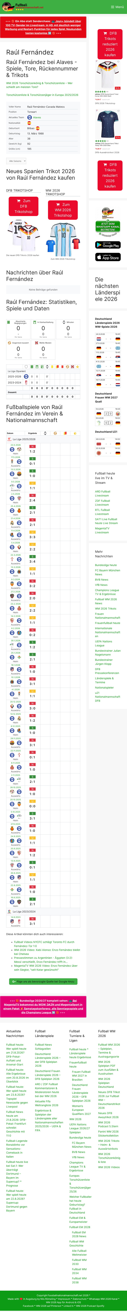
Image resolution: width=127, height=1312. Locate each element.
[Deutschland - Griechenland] (108, 346)
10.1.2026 (15, 677)
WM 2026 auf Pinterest (48, 1305)
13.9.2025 (15, 861)
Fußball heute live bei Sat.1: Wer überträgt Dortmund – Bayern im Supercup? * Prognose (17, 1173)
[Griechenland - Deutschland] (108, 364)
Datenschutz (80, 1298)
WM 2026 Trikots (105, 608)
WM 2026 (75, 1119)
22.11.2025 (16, 751)
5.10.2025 (15, 812)
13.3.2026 (15, 567)
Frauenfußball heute (107, 623)
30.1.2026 (15, 640)
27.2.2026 (15, 591)
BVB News (101, 579)
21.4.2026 (15, 518)
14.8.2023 (15, 917)
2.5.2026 (15, 494)
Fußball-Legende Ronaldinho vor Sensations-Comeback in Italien (16, 1148)
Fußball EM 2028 (79, 1227)
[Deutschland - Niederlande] (108, 383)
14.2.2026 (15, 616)
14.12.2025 (15, 714)
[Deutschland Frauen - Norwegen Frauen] (108, 412)
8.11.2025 (15, 763)
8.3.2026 (15, 579)
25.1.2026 (15, 653)
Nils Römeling (48, 1298)
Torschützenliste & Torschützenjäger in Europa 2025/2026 (42, 94)
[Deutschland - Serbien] (108, 355)
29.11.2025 (16, 738)
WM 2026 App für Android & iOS (63, 1302)
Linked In (69, 1305)
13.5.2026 (15, 469)
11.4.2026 (15, 530)
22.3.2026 (16, 555)
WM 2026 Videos (109, 1167)
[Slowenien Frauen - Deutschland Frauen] (108, 421)
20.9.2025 (16, 848)
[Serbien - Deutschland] (108, 374)
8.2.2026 (15, 628)
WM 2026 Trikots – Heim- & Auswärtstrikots (108, 1144)
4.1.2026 (16, 689)
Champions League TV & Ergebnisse (77, 1166)
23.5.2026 (16, 445)
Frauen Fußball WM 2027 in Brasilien (81, 1075)
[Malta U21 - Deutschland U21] (108, 451)
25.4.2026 (16, 506)
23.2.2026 (16, 604)
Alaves (37, 117)
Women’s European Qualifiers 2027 (81, 1109)
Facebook (28, 1305)
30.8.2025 (16, 873)
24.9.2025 (16, 836)
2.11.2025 (15, 775)
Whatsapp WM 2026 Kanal (103, 1298)
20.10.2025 (15, 799)
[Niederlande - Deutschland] (108, 337)
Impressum (64, 1298)
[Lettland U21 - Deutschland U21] (108, 442)
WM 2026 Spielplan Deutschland (106, 1082)
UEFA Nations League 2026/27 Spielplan (79, 1128)
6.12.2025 (15, 726)
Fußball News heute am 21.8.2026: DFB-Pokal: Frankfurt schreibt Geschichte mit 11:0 (16, 1123)
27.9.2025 (15, 824)
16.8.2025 (15, 897)
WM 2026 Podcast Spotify (90, 1305)
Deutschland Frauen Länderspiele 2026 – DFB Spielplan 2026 (48, 1074)
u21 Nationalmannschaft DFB (107, 696)
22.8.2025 (16, 885)
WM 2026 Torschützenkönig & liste (109, 1157)
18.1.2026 (15, 665)
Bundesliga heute (106, 565)
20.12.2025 (15, 702)
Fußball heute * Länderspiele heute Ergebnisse (80, 1053)
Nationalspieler (104, 687)
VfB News (101, 584)
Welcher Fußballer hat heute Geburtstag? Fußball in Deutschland (80, 1204)
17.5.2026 (15, 457)
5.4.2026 (15, 543)
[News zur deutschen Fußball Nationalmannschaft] (23, 7)
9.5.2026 (15, 482)
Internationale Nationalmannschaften (107, 632)
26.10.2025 (15, 787)
